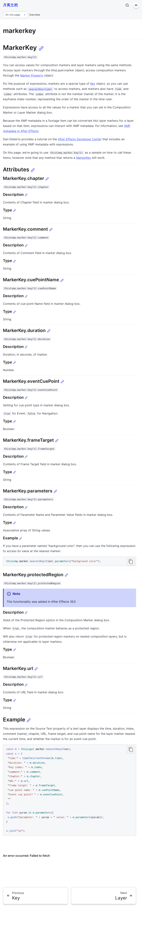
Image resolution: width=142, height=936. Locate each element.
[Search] (127, 5)
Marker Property (31, 75)
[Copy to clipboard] (130, 561)
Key (92, 83)
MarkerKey (83, 158)
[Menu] (136, 5)
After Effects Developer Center (80, 139)
